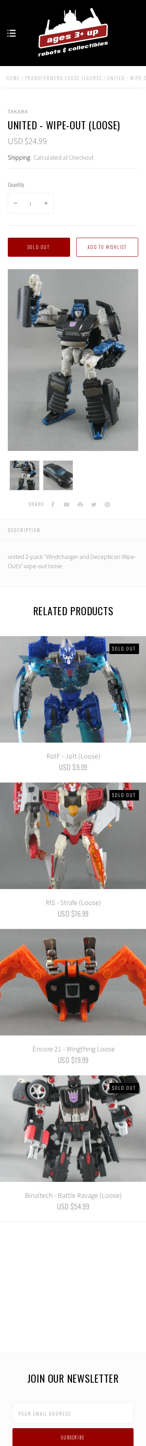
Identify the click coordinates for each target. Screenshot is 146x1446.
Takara (18, 111)
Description (24, 530)
